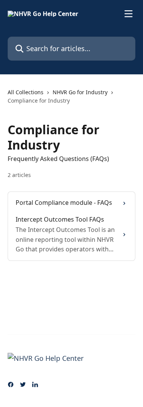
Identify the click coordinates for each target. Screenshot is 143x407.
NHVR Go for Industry (80, 92)
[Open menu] (128, 13)
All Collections (25, 92)
